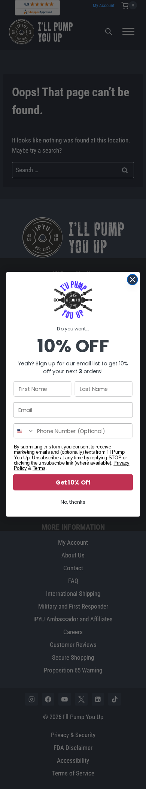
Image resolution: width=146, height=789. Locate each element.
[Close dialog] (132, 279)
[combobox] (24, 431)
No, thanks (73, 502)
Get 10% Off (73, 483)
